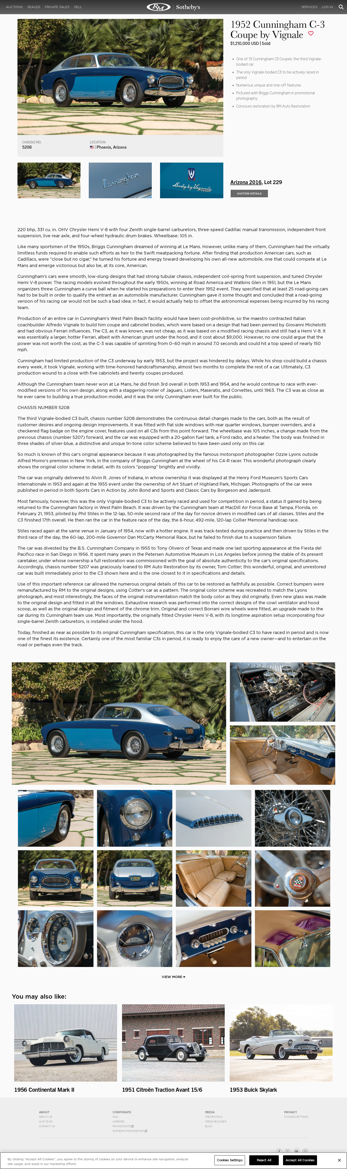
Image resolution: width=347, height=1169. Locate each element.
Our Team (45, 1121)
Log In (327, 7)
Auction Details (249, 193)
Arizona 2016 (246, 181)
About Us (45, 1116)
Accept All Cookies (300, 1160)
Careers (118, 1121)
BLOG (208, 1126)
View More (172, 977)
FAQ (115, 1116)
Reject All (264, 1160)
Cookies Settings (296, 1116)
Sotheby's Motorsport (129, 1131)
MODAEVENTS (122, 1126)
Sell (78, 7)
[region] (173, 1160)
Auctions (14, 7)
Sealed (33, 7)
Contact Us (47, 1126)
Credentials (213, 1116)
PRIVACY (290, 1112)
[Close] (339, 1160)
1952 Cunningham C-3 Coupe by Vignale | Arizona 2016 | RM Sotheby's (173, 7)
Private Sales (57, 7)
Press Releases (215, 1121)
